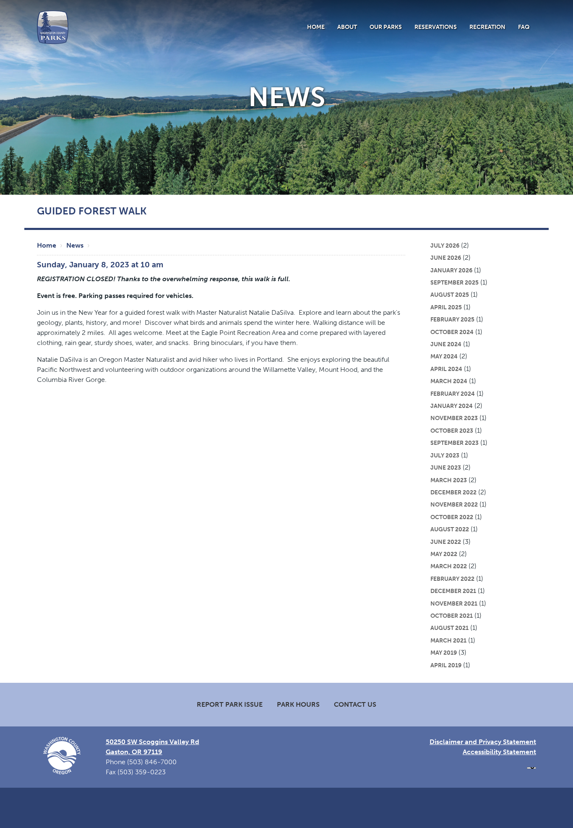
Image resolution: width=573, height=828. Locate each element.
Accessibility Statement (499, 752)
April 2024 (446, 369)
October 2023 (451, 431)
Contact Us (355, 704)
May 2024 (444, 356)
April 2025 (446, 307)
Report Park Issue (230, 704)
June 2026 (445, 258)
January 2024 (451, 406)
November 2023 (454, 418)
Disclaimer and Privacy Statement (483, 742)
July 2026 (444, 245)
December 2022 (453, 492)
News (74, 245)
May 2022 (443, 554)
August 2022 (449, 529)
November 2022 (454, 504)
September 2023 (454, 443)
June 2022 (445, 542)
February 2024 (452, 394)
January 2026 (451, 270)
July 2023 (444, 455)
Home (316, 27)
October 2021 (451, 616)
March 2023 (448, 480)
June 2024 (445, 344)
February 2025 (452, 319)
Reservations (435, 27)
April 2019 (445, 665)
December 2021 (453, 591)
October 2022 (451, 517)
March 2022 (448, 566)
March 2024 (448, 381)
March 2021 (448, 640)
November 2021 (453, 603)
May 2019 (443, 653)
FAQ (524, 27)
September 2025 (454, 282)
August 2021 (449, 628)
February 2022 (452, 579)
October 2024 (452, 332)
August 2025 (449, 295)
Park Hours (298, 704)
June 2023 (445, 467)
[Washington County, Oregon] (52, 27)
